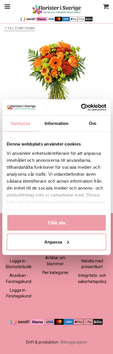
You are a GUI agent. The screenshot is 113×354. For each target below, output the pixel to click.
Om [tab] (92, 123)
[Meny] (6, 7)
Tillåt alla (56, 222)
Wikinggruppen (73, 342)
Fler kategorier (55, 272)
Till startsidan (21, 28)
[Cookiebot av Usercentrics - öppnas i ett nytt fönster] (81, 107)
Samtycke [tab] (20, 123)
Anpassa (53, 241)
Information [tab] (56, 123)
